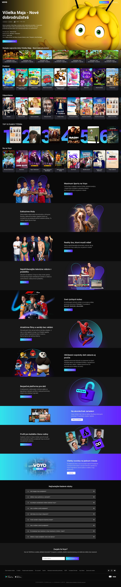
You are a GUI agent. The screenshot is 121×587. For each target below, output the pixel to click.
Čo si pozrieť (38, 570)
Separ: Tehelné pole (35, 169)
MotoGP (66, 306)
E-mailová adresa (47, 558)
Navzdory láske (21, 116)
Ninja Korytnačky (99, 87)
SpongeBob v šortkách (8, 87)
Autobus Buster (34, 87)
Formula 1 (79, 304)
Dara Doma (21, 169)
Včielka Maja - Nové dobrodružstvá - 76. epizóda (60, 61)
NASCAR (72, 306)
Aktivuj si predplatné (26, 339)
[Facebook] (108, 570)
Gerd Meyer (15, 37)
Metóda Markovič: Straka (60, 170)
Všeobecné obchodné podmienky (55, 570)
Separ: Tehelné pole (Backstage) (47, 170)
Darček (44, 570)
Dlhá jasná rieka (47, 116)
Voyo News (81, 570)
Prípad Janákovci (112, 169)
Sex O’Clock (73, 169)
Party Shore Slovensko (99, 116)
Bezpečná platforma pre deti (33, 386)
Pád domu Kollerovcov (8, 169)
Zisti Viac (68, 193)
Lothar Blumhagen (38, 37)
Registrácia (105, 2)
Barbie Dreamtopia (73, 87)
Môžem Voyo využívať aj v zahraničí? (39, 497)
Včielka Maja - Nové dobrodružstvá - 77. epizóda (77, 61)
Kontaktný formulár (73, 570)
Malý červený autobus (47, 87)
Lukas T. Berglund (30, 37)
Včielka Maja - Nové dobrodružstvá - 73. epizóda (110, 61)
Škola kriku (86, 87)
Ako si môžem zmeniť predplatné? (38, 525)
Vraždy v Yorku (60, 116)
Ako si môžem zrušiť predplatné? (38, 508)
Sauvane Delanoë (22, 37)
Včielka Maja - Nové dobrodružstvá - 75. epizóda (27, 61)
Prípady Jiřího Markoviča (99, 170)
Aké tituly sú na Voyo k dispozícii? (38, 514)
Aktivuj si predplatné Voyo (10, 41)
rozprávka (10, 21)
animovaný (5, 21)
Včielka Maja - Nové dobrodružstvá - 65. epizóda (10, 61)
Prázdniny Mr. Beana (73, 116)
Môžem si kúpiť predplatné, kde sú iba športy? (41, 536)
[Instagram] (111, 570)
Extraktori (9, 116)
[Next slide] (118, 57)
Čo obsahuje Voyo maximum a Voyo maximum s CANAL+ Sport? (46, 531)
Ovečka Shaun (112, 87)
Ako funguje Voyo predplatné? (37, 491)
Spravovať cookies (90, 570)
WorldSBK (80, 306)
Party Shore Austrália (86, 116)
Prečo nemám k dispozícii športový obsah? (40, 519)
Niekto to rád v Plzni (112, 116)
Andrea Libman (8, 37)
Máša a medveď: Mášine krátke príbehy (22, 88)
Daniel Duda (9, 35)
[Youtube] (114, 570)
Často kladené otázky (10, 570)
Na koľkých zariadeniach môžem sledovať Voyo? (42, 502)
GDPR (65, 570)
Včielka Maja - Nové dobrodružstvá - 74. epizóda (44, 61)
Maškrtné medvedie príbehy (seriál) (60, 88)
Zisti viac (24, 223)
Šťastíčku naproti (86, 169)
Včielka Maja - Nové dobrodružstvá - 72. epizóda (94, 61)
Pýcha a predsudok (35, 116)
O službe (18, 570)
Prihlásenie (115, 2)
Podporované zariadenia (27, 570)
